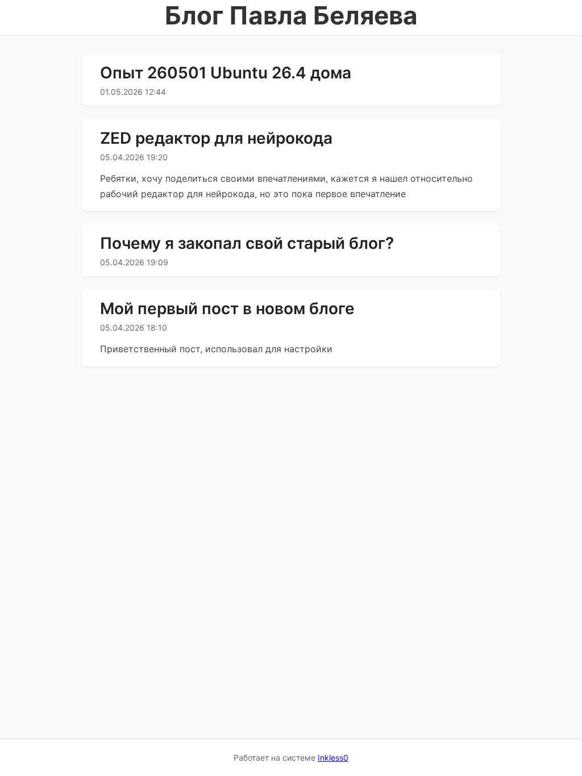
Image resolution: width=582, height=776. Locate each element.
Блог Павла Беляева (291, 15)
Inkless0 (333, 757)
